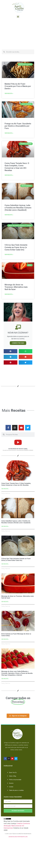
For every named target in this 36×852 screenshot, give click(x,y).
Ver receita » (9, 93)
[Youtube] (21, 427)
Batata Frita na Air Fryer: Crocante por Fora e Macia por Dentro (18, 86)
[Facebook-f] (8, 427)
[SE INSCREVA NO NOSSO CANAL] (18, 442)
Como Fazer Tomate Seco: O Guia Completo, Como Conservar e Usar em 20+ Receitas (17, 166)
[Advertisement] (18, 34)
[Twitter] (27, 427)
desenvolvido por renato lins (18, 836)
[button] (18, 16)
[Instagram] (14, 427)
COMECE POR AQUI (18, 343)
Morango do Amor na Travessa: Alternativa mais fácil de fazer (16, 287)
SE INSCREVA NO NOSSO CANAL (18, 448)
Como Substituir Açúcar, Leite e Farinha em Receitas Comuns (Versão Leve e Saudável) (18, 207)
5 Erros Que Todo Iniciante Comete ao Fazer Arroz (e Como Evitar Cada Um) (16, 247)
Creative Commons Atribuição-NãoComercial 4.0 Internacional (17, 825)
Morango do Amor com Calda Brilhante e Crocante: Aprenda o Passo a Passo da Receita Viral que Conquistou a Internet (17, 673)
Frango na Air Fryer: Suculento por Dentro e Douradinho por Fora (18, 125)
